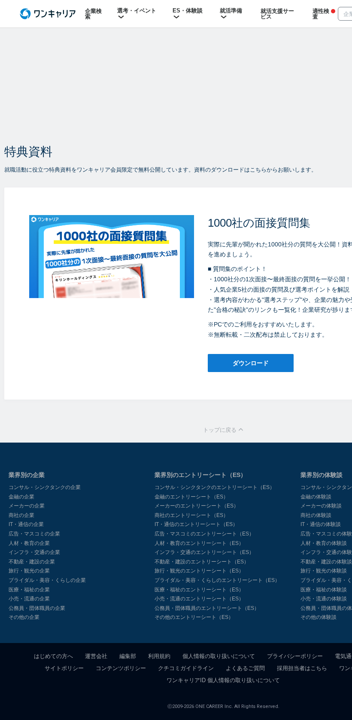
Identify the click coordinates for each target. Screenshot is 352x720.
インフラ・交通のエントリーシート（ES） (204, 552)
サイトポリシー (64, 668)
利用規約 (159, 656)
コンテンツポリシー (121, 668)
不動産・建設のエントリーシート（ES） (202, 562)
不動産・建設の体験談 (326, 562)
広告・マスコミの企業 (34, 534)
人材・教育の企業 (29, 543)
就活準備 (231, 10)
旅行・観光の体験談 (323, 571)
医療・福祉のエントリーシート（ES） (199, 590)
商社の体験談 (315, 515)
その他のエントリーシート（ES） (194, 617)
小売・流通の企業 (29, 599)
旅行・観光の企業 (29, 571)
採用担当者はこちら (302, 668)
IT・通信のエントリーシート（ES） (196, 524)
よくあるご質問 (245, 668)
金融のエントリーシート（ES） (191, 497)
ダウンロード (251, 363)
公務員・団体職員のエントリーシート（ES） (207, 608)
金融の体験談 (315, 497)
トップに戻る (220, 430)
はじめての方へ (53, 656)
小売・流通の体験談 (323, 599)
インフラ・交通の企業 (34, 552)
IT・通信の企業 (26, 524)
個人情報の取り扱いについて (218, 656)
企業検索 (93, 14)
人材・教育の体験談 (323, 543)
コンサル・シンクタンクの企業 (45, 487)
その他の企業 (24, 617)
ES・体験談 (188, 10)
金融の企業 (21, 497)
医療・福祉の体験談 (323, 590)
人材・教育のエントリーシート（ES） (199, 543)
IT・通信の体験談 (320, 524)
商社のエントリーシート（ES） (191, 515)
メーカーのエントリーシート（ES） (197, 506)
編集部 (127, 656)
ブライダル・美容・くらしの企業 (47, 580)
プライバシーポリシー (295, 656)
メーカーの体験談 (321, 506)
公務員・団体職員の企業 (37, 608)
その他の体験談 (318, 617)
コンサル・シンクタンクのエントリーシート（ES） (215, 487)
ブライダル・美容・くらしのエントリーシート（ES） (217, 580)
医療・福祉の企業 (29, 590)
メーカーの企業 (27, 506)
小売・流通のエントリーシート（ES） (199, 599)
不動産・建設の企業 (32, 562)
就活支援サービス (277, 14)
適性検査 (321, 14)
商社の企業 (21, 515)
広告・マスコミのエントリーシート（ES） (204, 534)
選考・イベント (136, 10)
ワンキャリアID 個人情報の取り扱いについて (223, 680)
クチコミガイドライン (186, 668)
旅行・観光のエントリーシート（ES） (199, 571)
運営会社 (96, 656)
